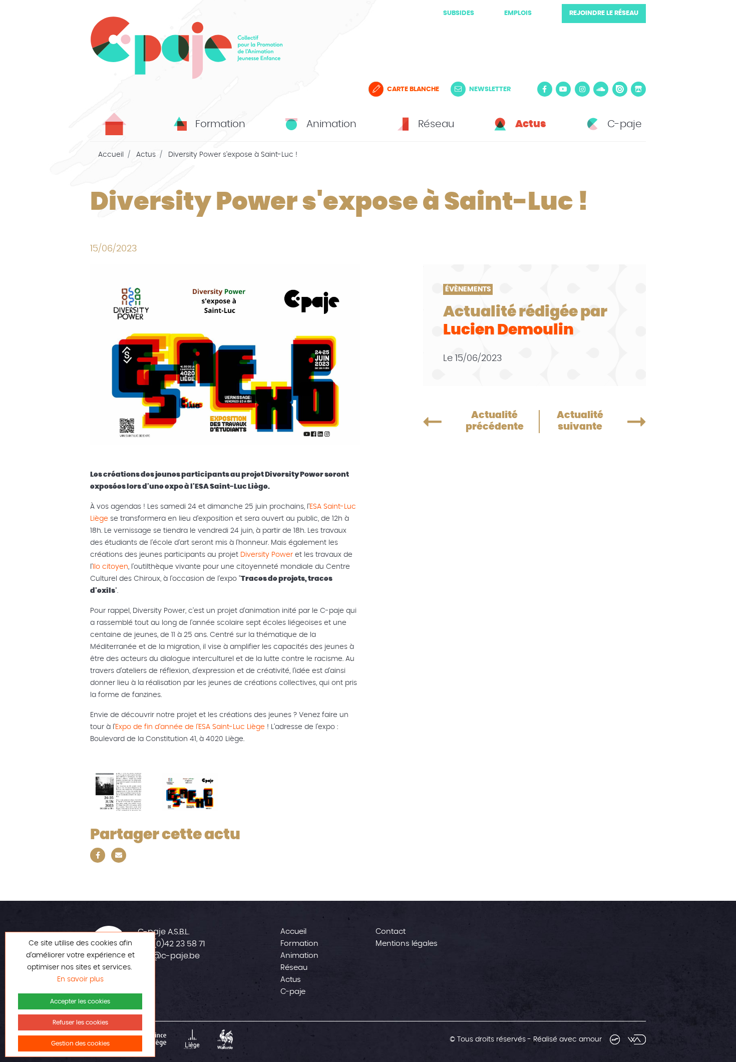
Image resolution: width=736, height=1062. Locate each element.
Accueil (111, 154)
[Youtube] (563, 89)
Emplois (518, 13)
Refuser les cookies (80, 1022)
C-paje (292, 991)
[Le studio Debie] (615, 1039)
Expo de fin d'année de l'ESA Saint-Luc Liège (190, 727)
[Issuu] (619, 89)
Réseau (293, 967)
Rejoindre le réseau (603, 13)
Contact (391, 931)
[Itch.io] (638, 89)
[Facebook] (544, 89)
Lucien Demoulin (508, 329)
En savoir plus (80, 979)
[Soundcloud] (600, 89)
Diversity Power (266, 554)
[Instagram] (582, 89)
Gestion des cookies (80, 1043)
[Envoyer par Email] (118, 855)
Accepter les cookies (80, 1001)
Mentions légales (407, 943)
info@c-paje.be (169, 956)
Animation (299, 955)
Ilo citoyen (110, 566)
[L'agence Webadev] (637, 1039)
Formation (299, 943)
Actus (146, 154)
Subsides (458, 13)
